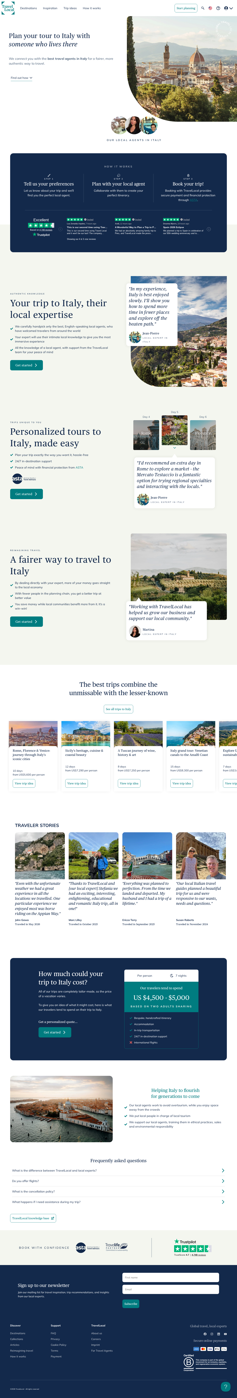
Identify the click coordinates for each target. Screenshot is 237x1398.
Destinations (17, 1333)
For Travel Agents (102, 1350)
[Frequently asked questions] (218, 8)
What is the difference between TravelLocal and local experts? (54, 1170)
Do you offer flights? (25, 1181)
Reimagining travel (21, 1350)
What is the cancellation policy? (33, 1191)
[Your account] (228, 8)
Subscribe (130, 1303)
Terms (54, 1350)
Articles (14, 1344)
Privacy (55, 1339)
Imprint (95, 1344)
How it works (92, 8)
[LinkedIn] (218, 1334)
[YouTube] (225, 1334)
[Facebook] (205, 1334)
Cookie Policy (58, 1344)
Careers (96, 1339)
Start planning (186, 8)
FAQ (53, 1333)
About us (96, 1333)
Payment (56, 1356)
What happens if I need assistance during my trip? (46, 1202)
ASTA (193, 200)
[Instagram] (211, 1334)
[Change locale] (210, 8)
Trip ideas (70, 8)
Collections (16, 1339)
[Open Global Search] (202, 8)
